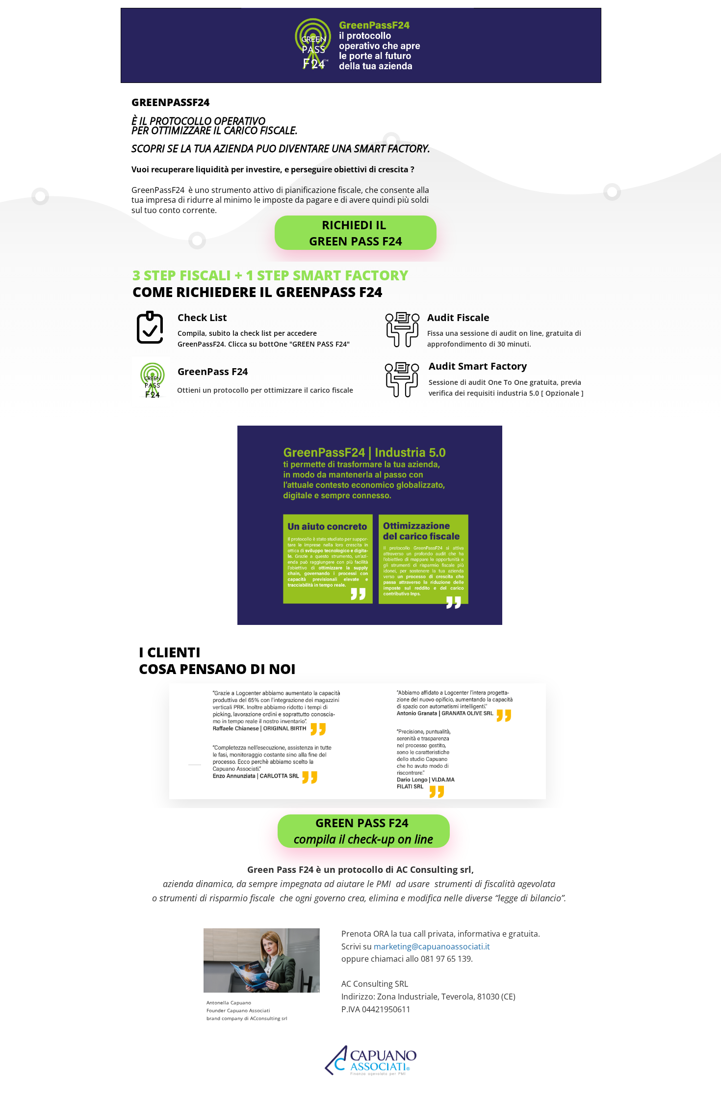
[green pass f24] (356, 233)
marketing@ (396, 946)
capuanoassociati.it (454, 946)
